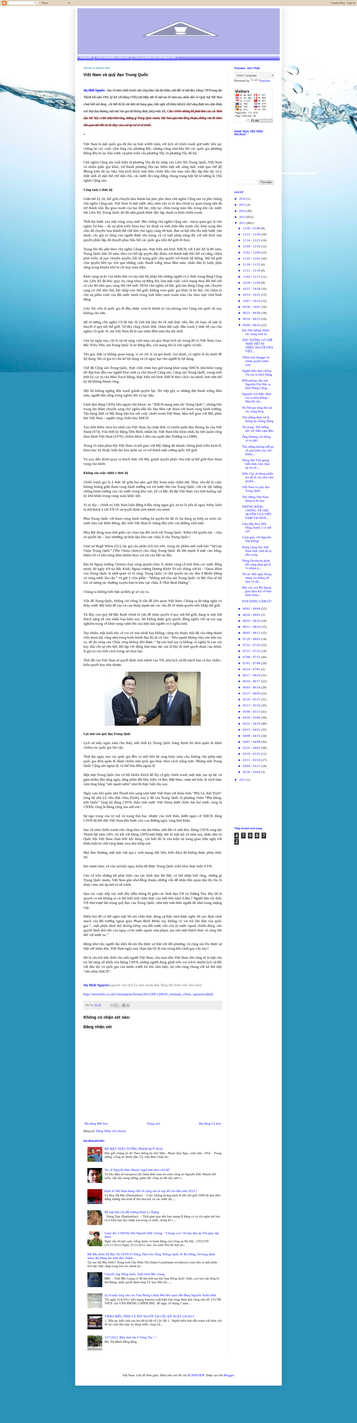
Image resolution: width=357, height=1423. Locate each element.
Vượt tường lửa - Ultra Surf (113, 57)
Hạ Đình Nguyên (93, 90)
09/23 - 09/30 (252, 313)
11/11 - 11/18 (252, 270)
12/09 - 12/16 (252, 246)
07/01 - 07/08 (252, 663)
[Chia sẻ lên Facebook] (124, 1005)
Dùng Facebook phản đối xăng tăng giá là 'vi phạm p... (256, 564)
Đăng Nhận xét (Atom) (111, 1131)
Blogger (229, 1375)
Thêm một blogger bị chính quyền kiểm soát (255, 361)
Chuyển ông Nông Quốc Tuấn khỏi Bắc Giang (135, 1274)
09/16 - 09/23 (252, 319)
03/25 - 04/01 (252, 747)
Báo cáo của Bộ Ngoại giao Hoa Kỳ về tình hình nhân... (256, 591)
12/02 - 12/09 (252, 252)
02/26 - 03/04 (252, 772)
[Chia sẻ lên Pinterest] (128, 1005)
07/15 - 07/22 (252, 651)
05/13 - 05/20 (252, 705)
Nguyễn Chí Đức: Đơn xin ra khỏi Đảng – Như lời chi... (256, 397)
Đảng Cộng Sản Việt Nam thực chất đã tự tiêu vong (256, 551)
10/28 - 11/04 (252, 282)
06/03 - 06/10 (252, 687)
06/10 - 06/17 (252, 681)
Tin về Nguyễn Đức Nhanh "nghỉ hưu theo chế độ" (137, 1170)
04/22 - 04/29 (252, 723)
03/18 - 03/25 (252, 753)
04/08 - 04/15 (252, 735)
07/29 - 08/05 (252, 639)
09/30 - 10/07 (252, 307)
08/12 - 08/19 (252, 626)
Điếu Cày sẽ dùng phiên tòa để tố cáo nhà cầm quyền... (258, 477)
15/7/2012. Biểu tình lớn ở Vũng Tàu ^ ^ (131, 1337)
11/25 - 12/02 (252, 258)
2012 (242, 223)
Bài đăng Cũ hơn (210, 1123)
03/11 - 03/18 (252, 760)
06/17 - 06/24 (252, 675)
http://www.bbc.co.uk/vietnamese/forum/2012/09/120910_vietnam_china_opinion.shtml (148, 994)
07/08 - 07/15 (252, 657)
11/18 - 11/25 (252, 264)
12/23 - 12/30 (252, 234)
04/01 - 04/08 (252, 741)
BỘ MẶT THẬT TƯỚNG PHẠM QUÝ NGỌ (134, 1148)
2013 (242, 217)
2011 (242, 779)
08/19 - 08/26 (252, 620)
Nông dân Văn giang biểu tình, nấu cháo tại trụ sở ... (256, 463)
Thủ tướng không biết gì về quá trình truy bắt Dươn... (258, 450)
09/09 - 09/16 (252, 325)
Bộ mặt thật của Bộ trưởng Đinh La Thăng (132, 1212)
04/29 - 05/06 (252, 717)
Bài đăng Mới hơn (96, 1123)
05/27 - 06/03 (252, 693)
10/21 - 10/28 (252, 288)
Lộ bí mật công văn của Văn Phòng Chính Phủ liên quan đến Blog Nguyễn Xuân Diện (160, 1295)
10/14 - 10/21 (252, 294)
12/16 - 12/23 (252, 240)
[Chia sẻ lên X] (120, 1005)
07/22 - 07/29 (252, 645)
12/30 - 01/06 (252, 228)
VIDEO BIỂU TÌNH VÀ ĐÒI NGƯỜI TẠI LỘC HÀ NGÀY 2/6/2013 (149, 1316)
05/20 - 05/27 (252, 699)
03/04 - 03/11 (252, 766)
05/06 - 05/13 (252, 711)
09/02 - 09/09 (252, 608)
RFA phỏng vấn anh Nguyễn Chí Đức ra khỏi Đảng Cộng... (256, 384)
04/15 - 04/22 (252, 729)
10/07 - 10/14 (252, 301)
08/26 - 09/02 (252, 614)
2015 (242, 204)
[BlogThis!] (116, 1005)
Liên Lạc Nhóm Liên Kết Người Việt (155, 57)
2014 (242, 211)
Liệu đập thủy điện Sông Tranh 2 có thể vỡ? (256, 527)
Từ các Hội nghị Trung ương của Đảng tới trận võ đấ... (256, 577)
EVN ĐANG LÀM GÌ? (257, 601)
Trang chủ (85, 57)
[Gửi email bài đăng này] (112, 1005)
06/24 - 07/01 (252, 669)
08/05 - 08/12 (252, 632)
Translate (264, 80)
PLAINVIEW (196, 1375)
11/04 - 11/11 (252, 276)
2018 (242, 198)
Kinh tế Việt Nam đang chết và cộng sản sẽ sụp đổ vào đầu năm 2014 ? (151, 1191)
